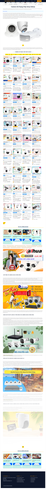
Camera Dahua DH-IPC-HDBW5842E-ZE (35, 128)
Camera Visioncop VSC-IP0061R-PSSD (11, 246)
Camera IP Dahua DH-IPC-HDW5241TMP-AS (6, 142)
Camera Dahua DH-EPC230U (35, 210)
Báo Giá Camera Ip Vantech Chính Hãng (21, 246)
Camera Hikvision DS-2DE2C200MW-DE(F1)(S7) (32, 245)
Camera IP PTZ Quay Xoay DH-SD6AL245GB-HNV (7, 100)
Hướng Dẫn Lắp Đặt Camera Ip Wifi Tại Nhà (16, 247)
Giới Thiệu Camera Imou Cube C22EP (17, 236)
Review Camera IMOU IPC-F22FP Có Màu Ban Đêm (27, 236)
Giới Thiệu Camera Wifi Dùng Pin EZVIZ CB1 (7, 236)
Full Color (24, 54)
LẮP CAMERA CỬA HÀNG (9, 1)
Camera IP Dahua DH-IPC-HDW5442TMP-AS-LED (6, 64)
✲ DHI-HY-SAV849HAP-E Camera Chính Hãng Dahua (36, 192)
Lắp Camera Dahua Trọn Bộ (34, 477)
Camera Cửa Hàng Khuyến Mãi (21, 479)
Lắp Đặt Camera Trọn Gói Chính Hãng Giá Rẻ (27, 461)
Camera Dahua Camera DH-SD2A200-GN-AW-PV (7, 114)
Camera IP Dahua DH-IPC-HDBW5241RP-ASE (35, 156)
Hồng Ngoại (20, 54)
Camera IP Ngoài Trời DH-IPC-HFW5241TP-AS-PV (36, 82)
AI (13, 54)
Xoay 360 (40, 54)
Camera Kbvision (33, 478)
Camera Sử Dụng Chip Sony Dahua (23, 51)
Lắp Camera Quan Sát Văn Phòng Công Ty (7, 461)
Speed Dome (26, 54)
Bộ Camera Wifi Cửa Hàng (20, 477)
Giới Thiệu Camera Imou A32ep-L (36, 237)
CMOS (37, 54)
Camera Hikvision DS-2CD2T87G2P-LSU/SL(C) (20, 245)
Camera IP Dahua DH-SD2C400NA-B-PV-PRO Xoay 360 (17, 100)
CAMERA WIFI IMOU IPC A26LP (10, 245)
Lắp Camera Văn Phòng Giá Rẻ (36, 461)
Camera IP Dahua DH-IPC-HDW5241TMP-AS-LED (26, 142)
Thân (34, 54)
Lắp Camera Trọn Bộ (19, 478)
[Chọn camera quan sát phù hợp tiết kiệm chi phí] (42, 3)
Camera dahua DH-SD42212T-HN (27, 113)
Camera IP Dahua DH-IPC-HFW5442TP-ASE (35, 142)
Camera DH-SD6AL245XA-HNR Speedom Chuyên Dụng (17, 210)
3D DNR (11, 54)
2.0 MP (32, 54)
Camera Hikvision (33, 479)
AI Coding (30, 54)
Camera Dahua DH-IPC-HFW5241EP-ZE (26, 64)
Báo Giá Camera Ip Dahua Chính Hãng (31, 246)
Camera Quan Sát (16, 460)
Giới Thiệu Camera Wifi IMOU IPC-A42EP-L (26, 247)
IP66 (9, 54)
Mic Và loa (7, 54)
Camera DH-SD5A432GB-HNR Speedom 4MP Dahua (26, 156)
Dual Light (16, 54)
